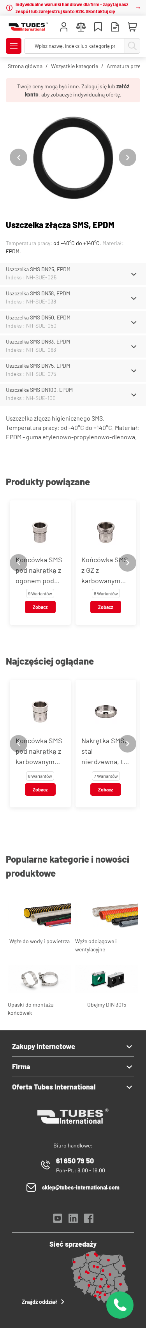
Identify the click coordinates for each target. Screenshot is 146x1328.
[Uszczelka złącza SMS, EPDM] (73, 157)
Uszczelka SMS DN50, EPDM (38, 317)
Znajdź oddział (39, 1301)
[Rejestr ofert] (115, 27)
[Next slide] (127, 157)
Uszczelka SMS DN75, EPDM (38, 365)
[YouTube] (57, 1220)
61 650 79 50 (75, 1160)
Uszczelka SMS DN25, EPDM (38, 269)
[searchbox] (75, 46)
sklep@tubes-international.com (81, 1187)
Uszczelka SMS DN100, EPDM (39, 389)
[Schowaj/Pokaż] (133, 274)
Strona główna (25, 66)
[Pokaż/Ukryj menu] (13, 46)
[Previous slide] (18, 157)
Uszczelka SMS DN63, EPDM (38, 341)
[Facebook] (88, 1220)
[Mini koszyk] (132, 27)
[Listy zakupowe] (98, 27)
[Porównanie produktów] (81, 27)
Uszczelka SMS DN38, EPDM (38, 293)
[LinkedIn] (73, 1220)
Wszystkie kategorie (74, 66)
